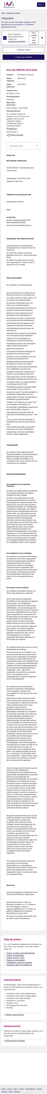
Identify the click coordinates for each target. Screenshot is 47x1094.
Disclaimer (17, 1091)
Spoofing (39, 1089)
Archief (11, 1091)
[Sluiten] (42, 38)
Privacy (15, 1089)
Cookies (21, 1089)
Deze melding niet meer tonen (34, 38)
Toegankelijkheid (30, 1089)
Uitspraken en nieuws (13, 13)
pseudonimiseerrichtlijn (16, 41)
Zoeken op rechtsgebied (16, 960)
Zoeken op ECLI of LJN (15, 958)
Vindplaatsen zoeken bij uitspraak (19, 963)
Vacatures (4, 1091)
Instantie (10, 75)
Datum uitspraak (10, 79)
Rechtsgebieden (13, 97)
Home (3, 13)
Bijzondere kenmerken (11, 104)
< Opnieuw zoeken (23, 50)
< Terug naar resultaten (23, 57)
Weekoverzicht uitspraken (15, 1041)
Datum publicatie (10, 85)
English (3, 1089)
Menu (40, 5)
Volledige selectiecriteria (14, 1015)
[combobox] (23, 145)
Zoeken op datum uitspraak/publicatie (21, 953)
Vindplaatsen (12, 129)
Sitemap (9, 1089)
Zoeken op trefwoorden (15, 955)
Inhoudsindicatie (13, 111)
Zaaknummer (12, 90)
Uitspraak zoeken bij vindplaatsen (19, 965)
